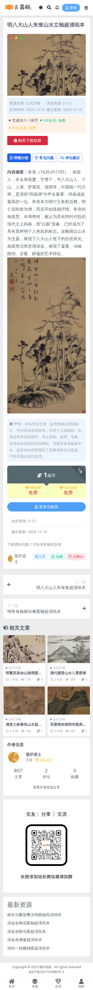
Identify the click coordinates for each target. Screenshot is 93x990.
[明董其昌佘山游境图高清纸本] (24, 649)
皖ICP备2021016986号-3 (46, 972)
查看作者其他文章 (46, 787)
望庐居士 (20, 558)
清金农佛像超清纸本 (24, 939)
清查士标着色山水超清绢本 (24, 726)
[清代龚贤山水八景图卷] (69, 649)
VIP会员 (35, 488)
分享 (42, 557)
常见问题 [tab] (46, 157)
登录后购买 (48, 507)
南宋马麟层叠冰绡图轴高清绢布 (34, 914)
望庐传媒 (45, 967)
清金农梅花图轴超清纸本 (28, 922)
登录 (73, 8)
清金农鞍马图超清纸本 (26, 931)
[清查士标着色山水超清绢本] (24, 701)
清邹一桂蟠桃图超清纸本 (28, 948)
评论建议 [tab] (72, 157)
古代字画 (33, 103)
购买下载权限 (29, 140)
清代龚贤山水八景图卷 (68, 672)
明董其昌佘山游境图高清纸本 (24, 675)
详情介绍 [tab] (21, 157)
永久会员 (70, 488)
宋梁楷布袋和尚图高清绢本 (68, 726)
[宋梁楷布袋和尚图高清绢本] (69, 701)
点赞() (78, 557)
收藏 (59, 557)
